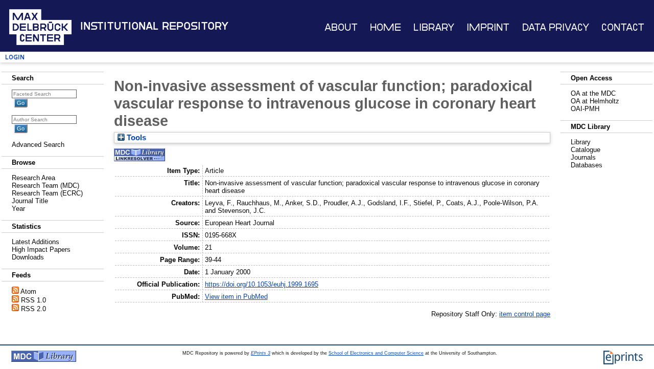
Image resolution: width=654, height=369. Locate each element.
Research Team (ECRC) (47, 193)
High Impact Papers (41, 249)
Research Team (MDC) (45, 185)
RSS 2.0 (33, 309)
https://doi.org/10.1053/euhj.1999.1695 (261, 284)
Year (18, 208)
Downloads (28, 257)
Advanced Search (38, 144)
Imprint (487, 27)
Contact (622, 27)
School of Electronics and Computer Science (376, 353)
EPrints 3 (260, 353)
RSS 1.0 (33, 300)
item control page (524, 314)
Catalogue (585, 150)
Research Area (33, 178)
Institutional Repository (154, 26)
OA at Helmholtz (595, 101)
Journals (583, 157)
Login (15, 57)
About (341, 27)
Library (433, 27)
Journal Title (30, 201)
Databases (586, 165)
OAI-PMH (585, 109)
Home (385, 27)
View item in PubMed (236, 296)
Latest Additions (35, 242)
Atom (28, 291)
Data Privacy (555, 27)
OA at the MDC (593, 93)
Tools (135, 138)
